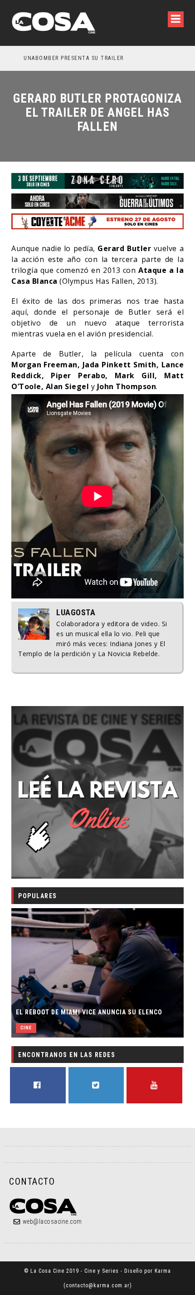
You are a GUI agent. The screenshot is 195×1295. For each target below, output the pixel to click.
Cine (26, 1027)
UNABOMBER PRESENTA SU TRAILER (62, 58)
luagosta (75, 612)
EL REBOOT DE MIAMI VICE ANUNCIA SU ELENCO (89, 1012)
